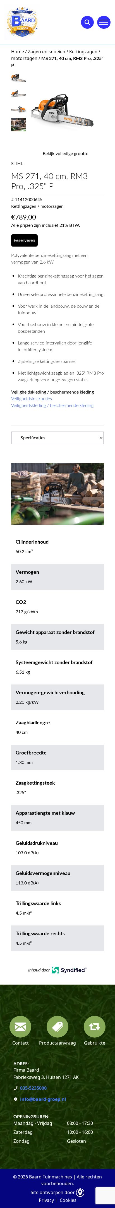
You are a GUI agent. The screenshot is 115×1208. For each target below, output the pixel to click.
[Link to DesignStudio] (80, 1192)
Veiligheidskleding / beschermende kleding (52, 405)
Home (17, 52)
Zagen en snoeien (46, 52)
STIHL (17, 163)
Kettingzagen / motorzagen (37, 206)
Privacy (46, 1200)
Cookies (68, 1200)
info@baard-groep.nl (43, 1099)
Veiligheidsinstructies (31, 399)
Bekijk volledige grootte (65, 153)
